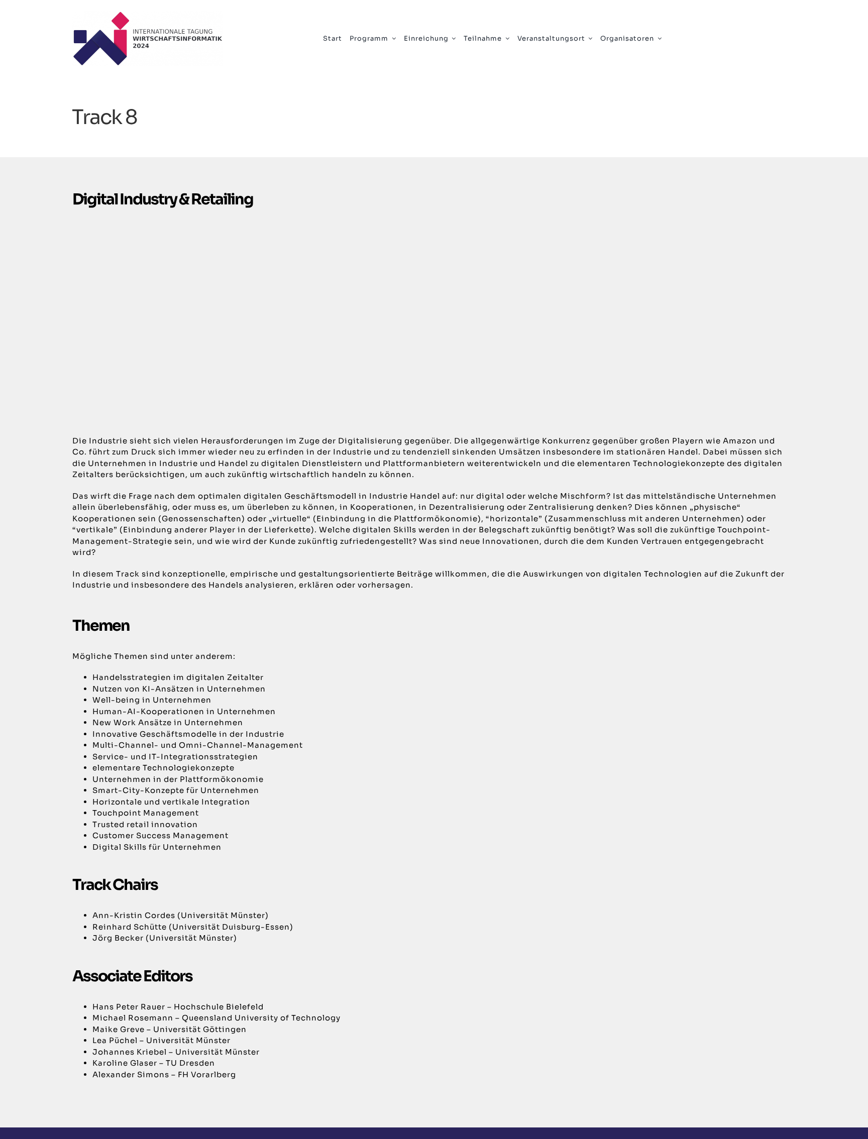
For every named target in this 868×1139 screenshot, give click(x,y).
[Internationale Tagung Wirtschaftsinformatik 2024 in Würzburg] (147, 15)
